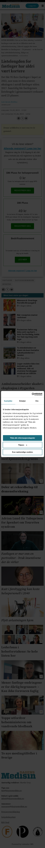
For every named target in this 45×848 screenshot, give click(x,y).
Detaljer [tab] (22, 401)
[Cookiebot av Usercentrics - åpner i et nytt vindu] (32, 394)
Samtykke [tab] (8, 401)
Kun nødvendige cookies (22, 452)
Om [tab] (36, 401)
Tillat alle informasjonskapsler (22, 438)
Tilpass (21, 445)
